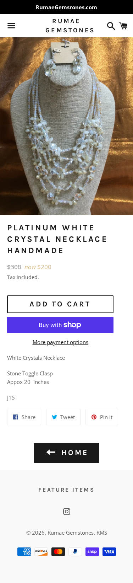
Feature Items (66, 489)
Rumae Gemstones (66, 25)
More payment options (60, 342)
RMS (101, 532)
